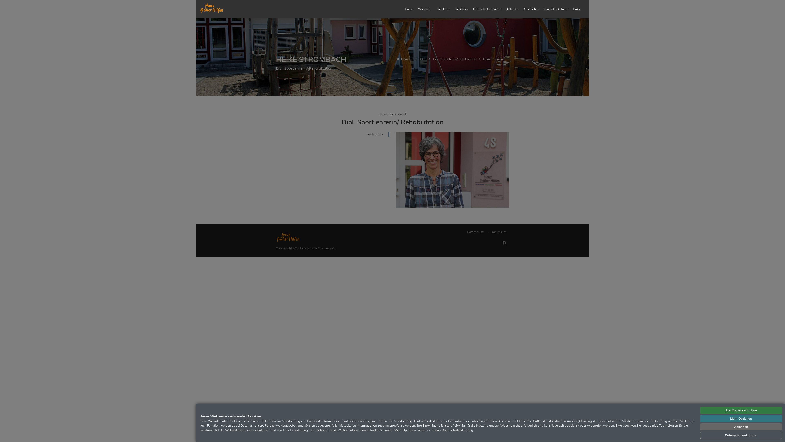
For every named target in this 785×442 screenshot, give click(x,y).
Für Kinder (461, 9)
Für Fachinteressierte (487, 9)
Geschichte (531, 9)
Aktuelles (513, 9)
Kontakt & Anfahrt (556, 9)
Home (409, 9)
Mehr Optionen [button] (741, 419)
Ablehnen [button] (741, 427)
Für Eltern (442, 9)
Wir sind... (424, 9)
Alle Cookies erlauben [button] (741, 410)
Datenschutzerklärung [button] (741, 435)
